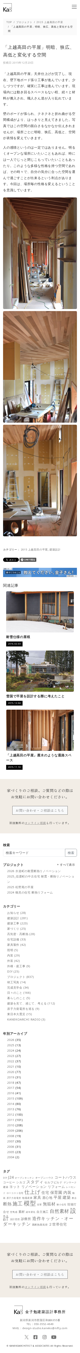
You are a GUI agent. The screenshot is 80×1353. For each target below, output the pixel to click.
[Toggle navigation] (74, 7)
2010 (10, 1125)
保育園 (56, 1192)
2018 (10, 1083)
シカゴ (20, 1182)
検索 (71, 852)
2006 (10, 1147)
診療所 (26, 1219)
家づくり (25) (16, 929)
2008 (10, 1136)
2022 (10, 1061)
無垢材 (49, 1204)
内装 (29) (13, 955)
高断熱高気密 (40, 1224)
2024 (10, 1050)
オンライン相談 (35, 823)
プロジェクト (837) (20, 977)
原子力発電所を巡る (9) (23, 1009)
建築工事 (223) (17, 923)
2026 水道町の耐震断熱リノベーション (34, 871)
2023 (10, 1056)
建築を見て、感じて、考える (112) (31, 1003)
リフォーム (56, 1186)
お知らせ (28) (16, 913)
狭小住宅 (61, 1204)
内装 (67, 1192)
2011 (10, 1120)
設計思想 (15, 1219)
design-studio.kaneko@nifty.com (44, 1328)
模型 (30, 1203)
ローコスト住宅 (15, 1192)
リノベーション (34, 1186)
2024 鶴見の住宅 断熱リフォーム (30, 892)
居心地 (47, 1197)
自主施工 (43, 1212)
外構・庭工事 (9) (18, 966)
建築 (67, 1197)
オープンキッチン (24, 1177)
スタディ (34, 1182)
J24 (11, 1177)
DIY (5, 1177)
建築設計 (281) (17, 918)
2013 (10, 1109)
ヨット (14, 1186)
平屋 (58, 1197)
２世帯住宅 (58, 1224)
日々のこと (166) (19, 993)
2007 (10, 1141)
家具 (37, 1197)
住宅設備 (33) (16, 939)
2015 (10, 1098)
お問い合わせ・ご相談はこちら (40, 810)
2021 (10, 1066)
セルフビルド (53, 1182)
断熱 (7, 1204)
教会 (74, 1198)
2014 (10, 1104)
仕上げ (32, 1191)
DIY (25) (13, 971)
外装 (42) (13, 961)
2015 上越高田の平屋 (34, 549)
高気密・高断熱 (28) (21, 934)
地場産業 (27, 1198)
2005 (10, 1152)
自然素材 (59, 1211)
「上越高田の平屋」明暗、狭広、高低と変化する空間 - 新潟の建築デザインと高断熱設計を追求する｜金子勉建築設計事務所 (7, 7)
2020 (10, 1072)
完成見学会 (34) (18, 987)
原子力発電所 (14, 1198)
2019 (10, 1077)
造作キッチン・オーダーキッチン (38, 1221)
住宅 (45, 1192)
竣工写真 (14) (16, 982)
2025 (10, 1045)
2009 (10, 1131)
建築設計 (55, 549)
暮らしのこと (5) (18, 998)
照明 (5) (12, 950)
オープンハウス (44, 1177)
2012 (10, 1114)
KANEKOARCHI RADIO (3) (26, 1019)
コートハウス (66, 1177)
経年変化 (30, 1211)
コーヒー (9, 1182)
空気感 (13, 1211)
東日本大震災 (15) (19, 1014)
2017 (10, 1088)
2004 (10, 1157)
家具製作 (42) (16, 945)
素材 (21, 1212)
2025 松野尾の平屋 (20, 887)
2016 (10, 1093)
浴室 (39, 1204)
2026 (10, 1040)
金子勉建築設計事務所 (45, 1311)
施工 (18, 1203)
